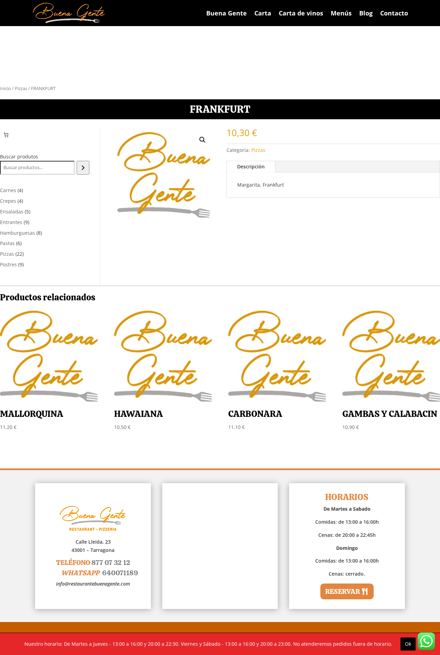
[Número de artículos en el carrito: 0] (6, 135)
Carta (262, 13)
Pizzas (21, 88)
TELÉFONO (93, 562)
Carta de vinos (301, 13)
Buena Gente (226, 13)
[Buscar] (83, 168)
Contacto (394, 13)
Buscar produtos (19, 156)
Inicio (5, 88)
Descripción (251, 166)
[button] (202, 140)
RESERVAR (342, 591)
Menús (341, 13)
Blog (366, 13)
